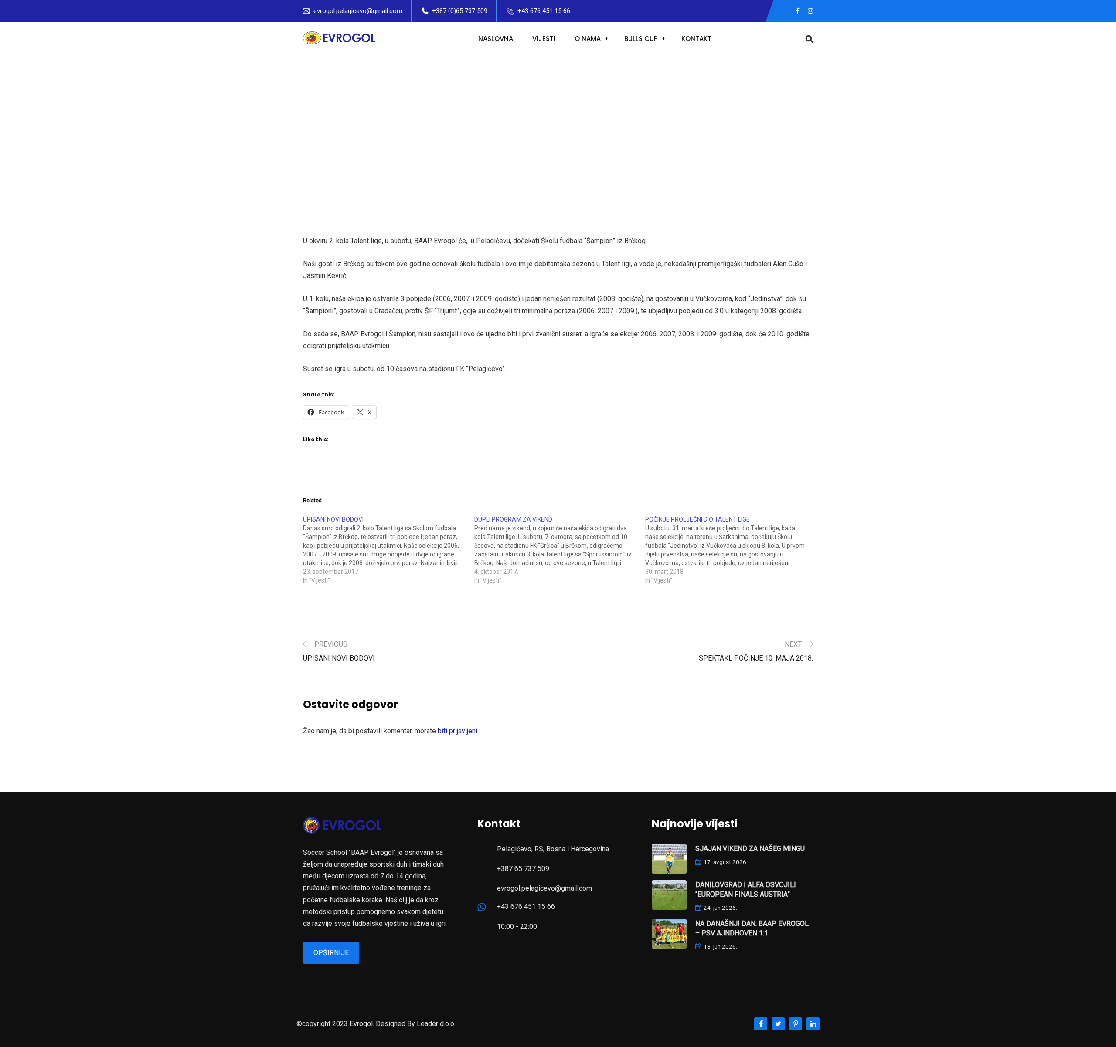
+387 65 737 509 (523, 868)
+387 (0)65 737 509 (459, 11)
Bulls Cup (641, 38)
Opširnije (331, 953)
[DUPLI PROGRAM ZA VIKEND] (560, 550)
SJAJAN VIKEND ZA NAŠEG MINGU (750, 848)
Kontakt (696, 38)
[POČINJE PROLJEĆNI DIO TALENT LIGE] (731, 550)
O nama (588, 38)
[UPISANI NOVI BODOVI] (388, 550)
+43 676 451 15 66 (543, 11)
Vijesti (543, 38)
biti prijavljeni (457, 731)
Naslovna (495, 38)
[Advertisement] (558, 121)
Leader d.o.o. (436, 1024)
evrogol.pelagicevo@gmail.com (357, 11)
